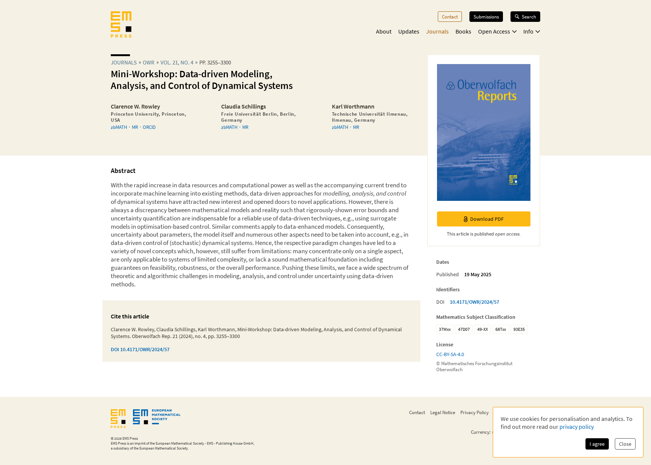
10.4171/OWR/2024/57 (474, 301)
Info (528, 31)
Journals (437, 31)
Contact (450, 17)
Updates (408, 31)
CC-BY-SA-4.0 (450, 354)
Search (529, 17)
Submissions (486, 17)
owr (148, 62)
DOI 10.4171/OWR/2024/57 (140, 349)
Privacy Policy (474, 412)
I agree (597, 444)
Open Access (494, 31)
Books (463, 31)
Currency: (481, 432)
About (383, 31)
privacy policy (576, 426)
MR (135, 127)
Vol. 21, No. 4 (176, 62)
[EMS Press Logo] (121, 25)
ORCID (149, 127)
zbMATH (119, 127)
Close (625, 444)
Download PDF (487, 219)
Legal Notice (442, 412)
